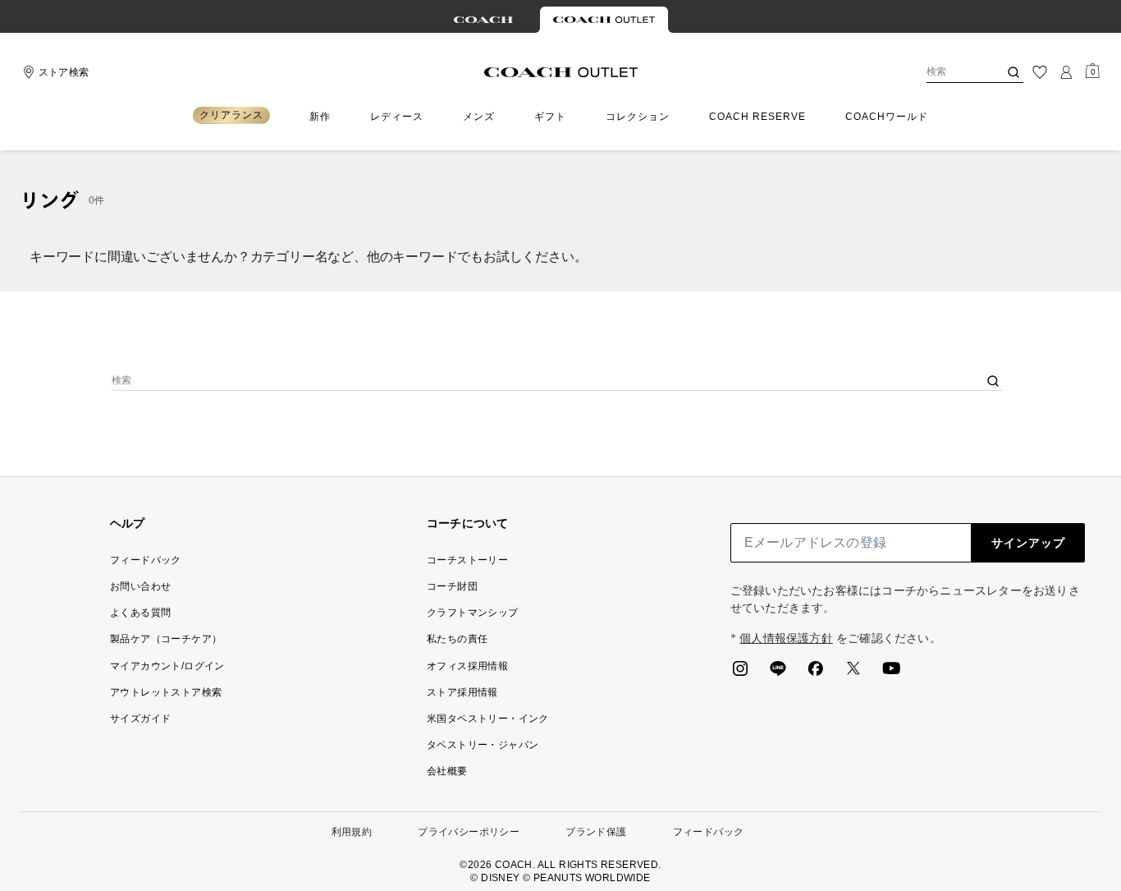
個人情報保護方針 (786, 638)
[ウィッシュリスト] (1040, 72)
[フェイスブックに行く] (816, 673)
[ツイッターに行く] (853, 673)
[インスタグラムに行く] (740, 673)
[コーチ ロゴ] (561, 72)
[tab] (483, 20)
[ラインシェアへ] (778, 673)
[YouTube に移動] (891, 673)
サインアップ (1028, 542)
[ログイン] (1066, 72)
